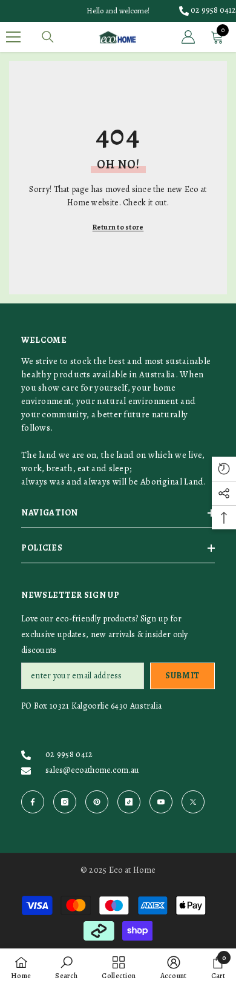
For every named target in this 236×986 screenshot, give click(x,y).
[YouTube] (160, 801)
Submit (182, 675)
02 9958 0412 (213, 10)
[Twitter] (193, 801)
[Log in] (188, 37)
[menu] (13, 37)
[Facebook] (32, 801)
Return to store (118, 227)
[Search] (48, 37)
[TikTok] (128, 801)
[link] (66, 967)
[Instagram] (64, 801)
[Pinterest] (96, 801)
